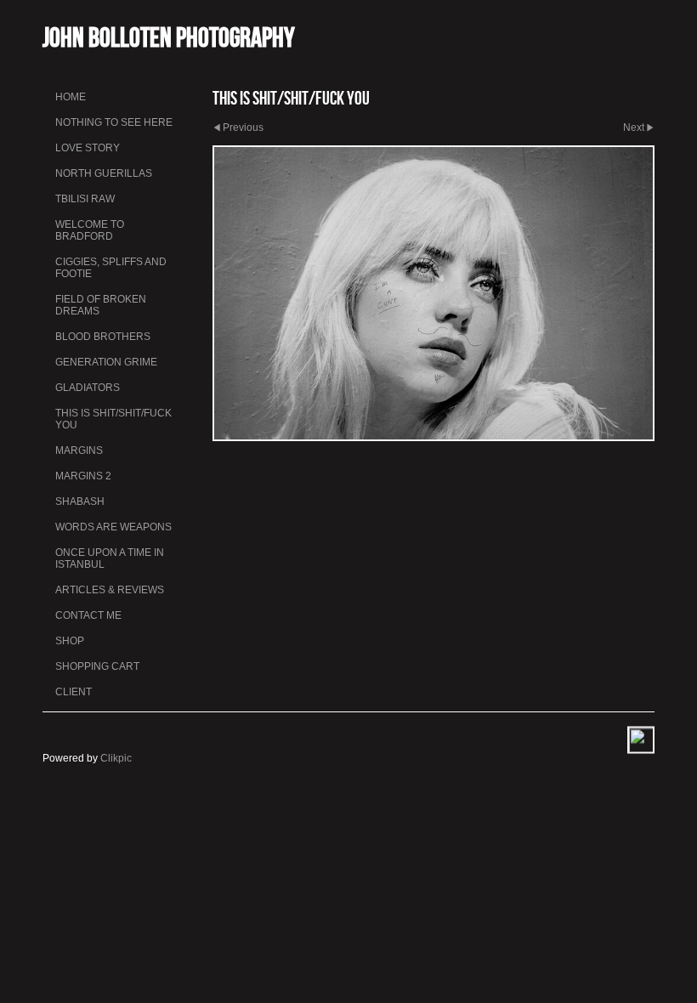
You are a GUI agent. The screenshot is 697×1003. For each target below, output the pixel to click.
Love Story (87, 148)
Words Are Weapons (113, 527)
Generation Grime (106, 362)
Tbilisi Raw (85, 199)
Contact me (88, 615)
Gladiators (87, 388)
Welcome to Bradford (89, 230)
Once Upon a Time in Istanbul (109, 558)
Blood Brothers (102, 337)
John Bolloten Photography (168, 37)
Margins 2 (83, 476)
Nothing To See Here (114, 122)
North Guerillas (103, 173)
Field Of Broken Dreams (100, 305)
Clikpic (116, 758)
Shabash (80, 501)
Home (70, 97)
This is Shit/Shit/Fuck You (113, 419)
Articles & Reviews (109, 590)
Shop (69, 641)
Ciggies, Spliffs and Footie (111, 268)
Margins (79, 450)
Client (73, 692)
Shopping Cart (97, 666)
